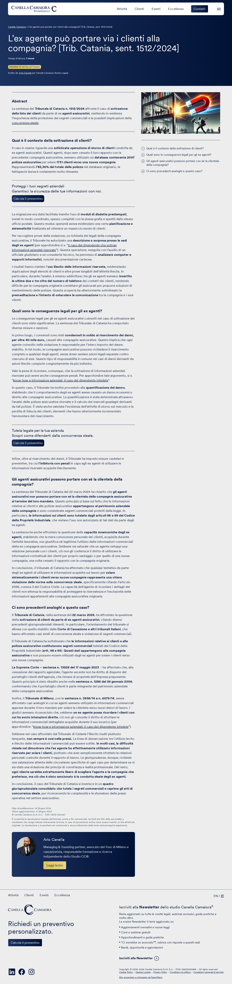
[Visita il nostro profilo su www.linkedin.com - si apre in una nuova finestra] (12, 972)
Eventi (156, 9)
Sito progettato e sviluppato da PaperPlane (140, 977)
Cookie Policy (126, 972)
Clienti (139, 9)
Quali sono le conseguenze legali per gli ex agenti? (178, 154)
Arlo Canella (25, 73)
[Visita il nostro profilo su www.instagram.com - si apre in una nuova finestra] (31, 972)
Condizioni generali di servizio (208, 972)
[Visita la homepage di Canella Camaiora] (34, 9)
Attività (122, 9)
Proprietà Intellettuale (24, 67)
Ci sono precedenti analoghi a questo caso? (174, 171)
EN (216, 896)
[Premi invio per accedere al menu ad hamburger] (219, 8)
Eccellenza (176, 9)
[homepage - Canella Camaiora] (30, 910)
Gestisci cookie (143, 972)
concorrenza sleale (25, 123)
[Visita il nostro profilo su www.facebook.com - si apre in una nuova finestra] (21, 972)
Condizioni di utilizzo (180, 972)
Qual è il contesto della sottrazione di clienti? (175, 148)
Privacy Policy (160, 972)
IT (222, 896)
